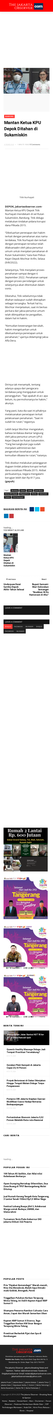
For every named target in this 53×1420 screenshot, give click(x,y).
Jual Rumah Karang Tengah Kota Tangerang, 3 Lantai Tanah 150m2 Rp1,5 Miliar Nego (26, 1198)
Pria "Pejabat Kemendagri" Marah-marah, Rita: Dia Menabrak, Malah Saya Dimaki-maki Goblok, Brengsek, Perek (26, 1288)
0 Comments (35, 144)
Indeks (30, 490)
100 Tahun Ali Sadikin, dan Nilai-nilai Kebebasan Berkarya (23, 1175)
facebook (18, 626)
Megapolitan (24, 494)
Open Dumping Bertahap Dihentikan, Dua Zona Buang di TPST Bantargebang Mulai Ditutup (26, 1186)
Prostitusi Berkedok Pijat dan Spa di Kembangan (22, 1335)
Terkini (7, 497)
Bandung (9, 116)
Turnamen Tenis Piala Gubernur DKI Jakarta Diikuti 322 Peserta (22, 1220)
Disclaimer (39, 1401)
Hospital (29, 1410)
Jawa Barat (39, 490)
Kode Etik (28, 1407)
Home (5, 1401)
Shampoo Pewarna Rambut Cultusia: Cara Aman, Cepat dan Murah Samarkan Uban (26, 1312)
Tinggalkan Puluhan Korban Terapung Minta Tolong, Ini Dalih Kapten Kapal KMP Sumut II (25, 1300)
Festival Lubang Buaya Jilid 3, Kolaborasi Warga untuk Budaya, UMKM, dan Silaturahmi (25, 1209)
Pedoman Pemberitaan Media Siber (29, 1404)
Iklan (31, 1401)
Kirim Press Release (41, 1407)
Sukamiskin (43, 494)
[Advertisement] (26, 39)
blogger (29, 626)
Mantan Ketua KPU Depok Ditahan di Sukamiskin (9, 560)
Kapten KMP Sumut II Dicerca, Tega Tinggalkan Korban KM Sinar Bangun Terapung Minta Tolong (23, 1323)
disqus (8, 626)
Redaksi (12, 1401)
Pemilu (34, 494)
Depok (22, 490)
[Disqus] (26, 669)
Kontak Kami (22, 1401)
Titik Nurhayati (18, 497)
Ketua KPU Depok (11, 494)
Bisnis (22, 1410)
